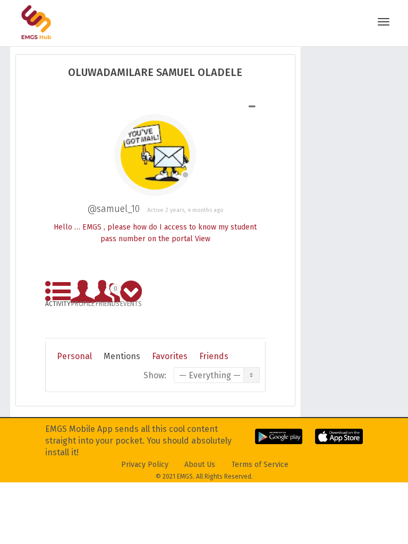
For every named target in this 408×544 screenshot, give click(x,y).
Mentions (122, 356)
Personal (74, 356)
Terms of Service (260, 464)
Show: (154, 375)
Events (131, 302)
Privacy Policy (144, 464)
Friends (108, 294)
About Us (199, 464)
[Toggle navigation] (383, 22)
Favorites (170, 356)
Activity (58, 302)
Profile (83, 302)
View (202, 238)
